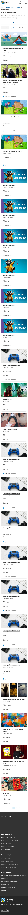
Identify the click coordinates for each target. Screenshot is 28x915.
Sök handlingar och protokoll (9, 881)
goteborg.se (4, 904)
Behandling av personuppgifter (9, 864)
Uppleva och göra (10, 7)
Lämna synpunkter (6, 843)
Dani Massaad (7, 399)
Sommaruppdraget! (9, 305)
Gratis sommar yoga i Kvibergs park (13, 49)
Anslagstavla (4, 878)
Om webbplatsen (5, 858)
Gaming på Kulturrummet (11, 365)
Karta (14, 28)
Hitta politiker (5, 884)
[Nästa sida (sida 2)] (20, 808)
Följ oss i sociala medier (7, 846)
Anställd (3, 890)
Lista (6, 28)
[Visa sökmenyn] (20, 2)
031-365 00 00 (5, 910)
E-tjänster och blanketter (8, 887)
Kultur (19, 7)
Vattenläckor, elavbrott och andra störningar (13, 875)
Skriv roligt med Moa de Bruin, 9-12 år (13, 762)
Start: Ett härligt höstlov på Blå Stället (13, 730)
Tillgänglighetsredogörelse (8, 867)
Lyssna (3, 829)
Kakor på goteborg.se (7, 861)
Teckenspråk (4, 820)
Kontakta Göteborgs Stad (8, 837)
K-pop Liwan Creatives (10, 429)
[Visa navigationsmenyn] (25, 2)
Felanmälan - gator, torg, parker (9, 840)
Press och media (5, 849)
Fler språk (4, 826)
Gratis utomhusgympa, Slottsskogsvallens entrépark (13, 81)
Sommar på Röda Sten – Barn (12, 117)
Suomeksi (4, 823)
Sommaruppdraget (9, 185)
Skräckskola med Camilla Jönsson (14, 699)
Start (2, 7)
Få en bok (6, 793)
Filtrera (15, 23)
